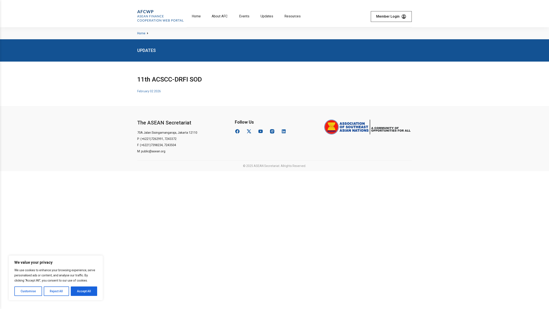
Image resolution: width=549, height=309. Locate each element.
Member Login (388, 16)
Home (141, 33)
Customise (28, 291)
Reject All (56, 291)
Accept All (84, 291)
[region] (56, 277)
